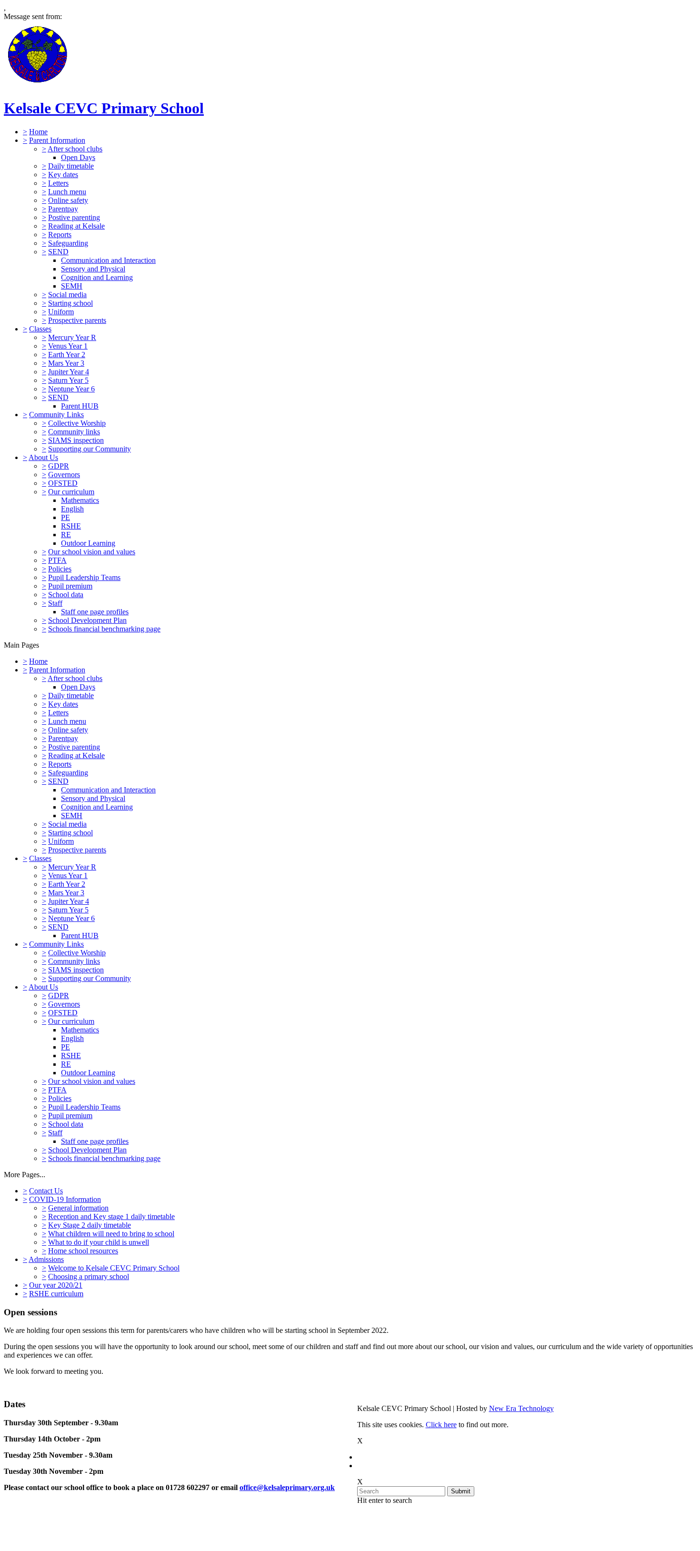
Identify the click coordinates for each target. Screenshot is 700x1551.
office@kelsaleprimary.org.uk (287, 1487)
